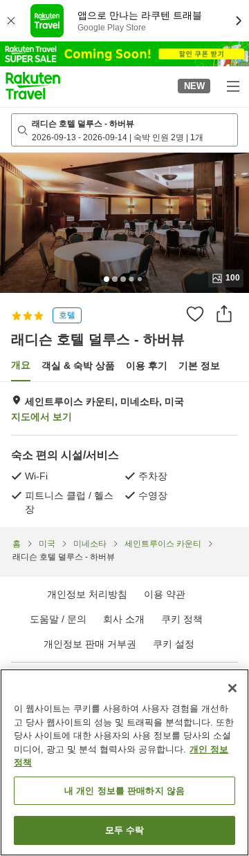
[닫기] (232, 688)
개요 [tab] (20, 364)
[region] (124, 762)
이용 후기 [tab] (146, 365)
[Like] (195, 313)
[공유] (224, 313)
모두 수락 (125, 830)
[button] (33, 85)
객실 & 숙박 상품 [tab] (78, 365)
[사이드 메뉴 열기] (232, 86)
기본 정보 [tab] (199, 365)
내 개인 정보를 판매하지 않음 (124, 791)
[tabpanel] (124, 454)
